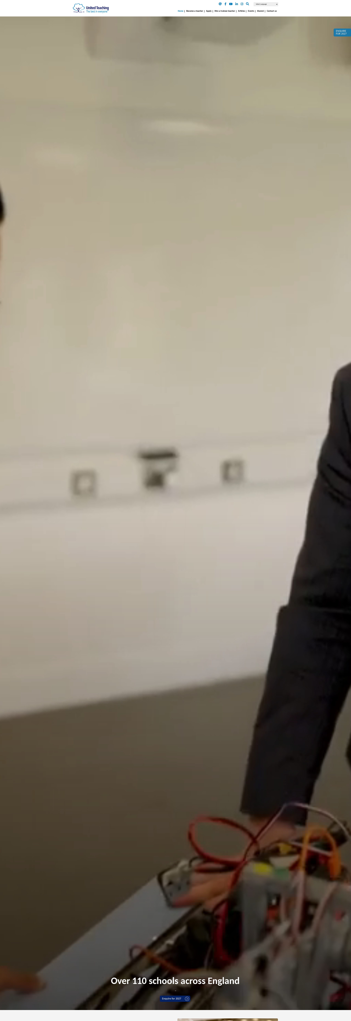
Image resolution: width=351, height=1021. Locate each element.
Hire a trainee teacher (225, 11)
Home (180, 11)
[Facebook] (225, 4)
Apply (209, 11)
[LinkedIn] (237, 4)
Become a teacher (194, 11)
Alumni (260, 11)
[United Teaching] (91, 8)
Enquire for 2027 (171, 998)
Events (251, 11)
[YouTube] (230, 4)
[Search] (247, 4)
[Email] (220, 4)
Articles (241, 11)
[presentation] (175, 990)
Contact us (272, 11)
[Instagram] (242, 4)
